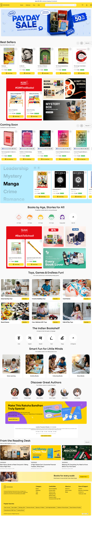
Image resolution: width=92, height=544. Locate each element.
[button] (82, 5)
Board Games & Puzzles (75, 507)
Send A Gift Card (13, 419)
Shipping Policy (52, 493)
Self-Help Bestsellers (51, 507)
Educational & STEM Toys (10, 510)
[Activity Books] (34, 364)
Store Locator (68, 490)
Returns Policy (52, 495)
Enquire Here (83, 476)
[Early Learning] (11, 364)
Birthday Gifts (22, 507)
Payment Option (52, 497)
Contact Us (81, 492)
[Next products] (81, 43)
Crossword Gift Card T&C (55, 498)
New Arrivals (7, 507)
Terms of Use (52, 492)
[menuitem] (21, 5)
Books (21, 5)
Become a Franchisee (83, 490)
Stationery (28, 5)
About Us (67, 488)
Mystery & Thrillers (40, 507)
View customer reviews (46, 435)
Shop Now (25, 298)
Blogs (66, 492)
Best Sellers (14, 507)
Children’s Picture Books (62, 507)
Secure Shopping (53, 488)
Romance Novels (30, 507)
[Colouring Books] (58, 364)
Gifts (39, 5)
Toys (34, 5)
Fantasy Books (20, 510)
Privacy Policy (52, 490)
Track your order (82, 493)
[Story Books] (81, 364)
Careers (80, 488)
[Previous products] (77, 43)
